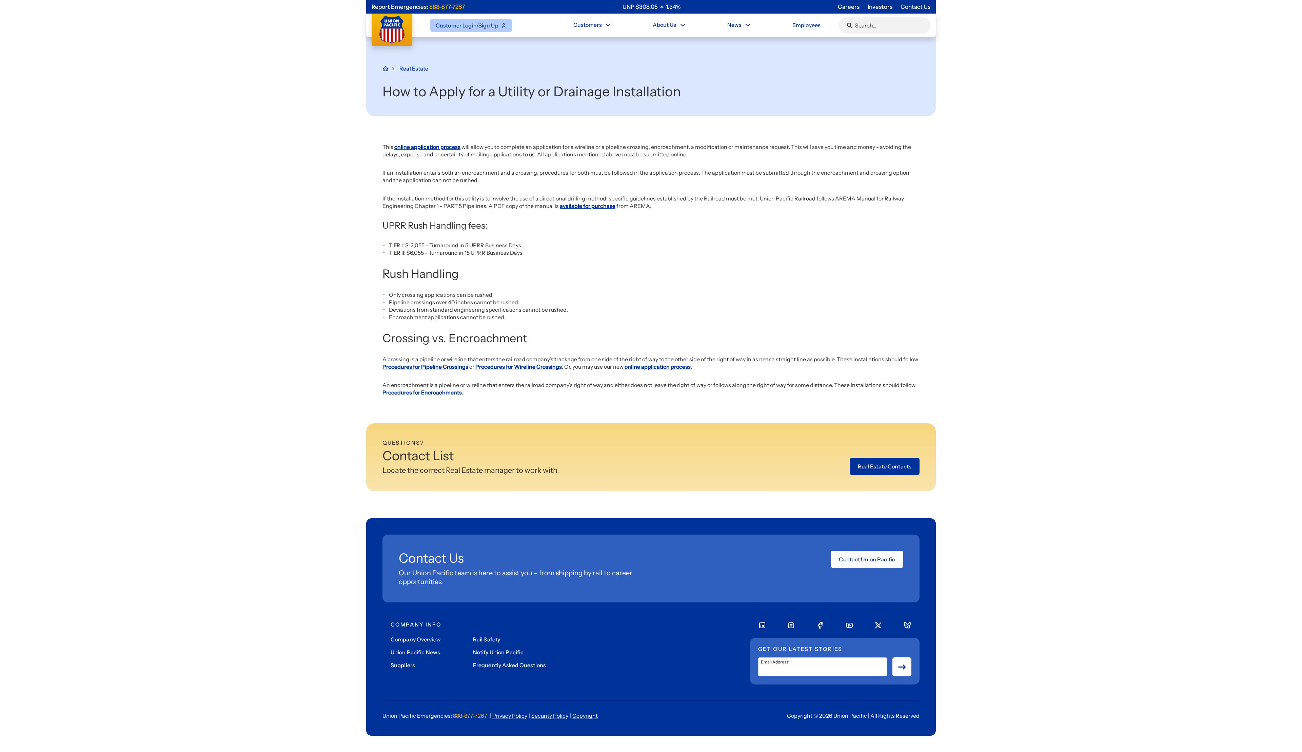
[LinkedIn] (762, 625)
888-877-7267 (447, 6)
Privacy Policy (509, 715)
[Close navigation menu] (608, 25)
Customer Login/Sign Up (467, 25)
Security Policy (549, 715)
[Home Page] (389, 68)
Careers (849, 6)
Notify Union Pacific (498, 652)
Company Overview (416, 639)
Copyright (585, 715)
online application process (427, 146)
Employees (806, 25)
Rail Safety (486, 639)
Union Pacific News (415, 652)
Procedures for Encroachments (422, 392)
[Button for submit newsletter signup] (901, 666)
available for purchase (587, 206)
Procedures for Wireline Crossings (518, 366)
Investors (880, 6)
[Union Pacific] (392, 30)
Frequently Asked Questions (509, 665)
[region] (651, 7)
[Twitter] (878, 625)
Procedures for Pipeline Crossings (425, 366)
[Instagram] (791, 625)
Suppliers (403, 665)
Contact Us (915, 6)
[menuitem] (592, 25)
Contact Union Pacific (867, 559)
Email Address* (775, 662)
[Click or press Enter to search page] (849, 25)
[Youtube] (849, 625)
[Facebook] (820, 625)
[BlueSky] (907, 625)
